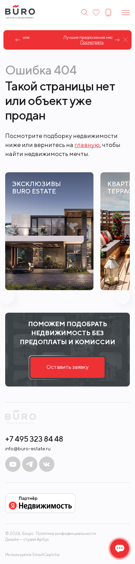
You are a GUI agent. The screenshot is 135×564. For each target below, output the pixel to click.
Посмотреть (68, 42)
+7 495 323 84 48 (34, 438)
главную (87, 144)
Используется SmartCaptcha (32, 554)
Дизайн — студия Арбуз (27, 539)
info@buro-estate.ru (28, 448)
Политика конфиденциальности (66, 533)
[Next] (117, 39)
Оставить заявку (67, 367)
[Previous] (18, 39)
